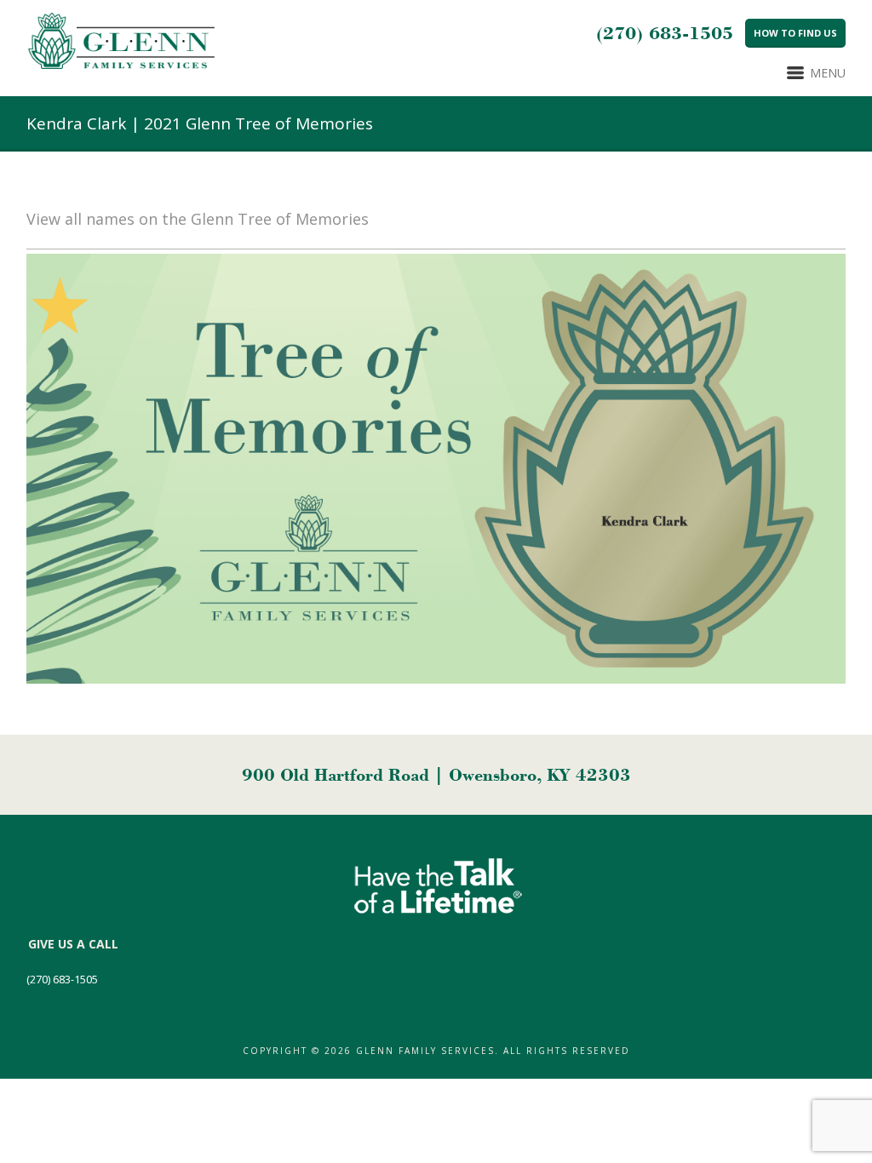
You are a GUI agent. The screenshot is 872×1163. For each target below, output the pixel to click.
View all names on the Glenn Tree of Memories (197, 219)
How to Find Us (795, 32)
